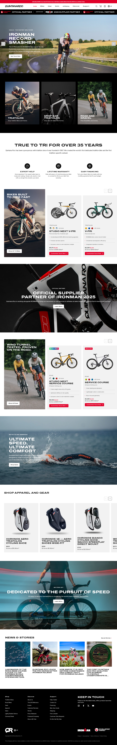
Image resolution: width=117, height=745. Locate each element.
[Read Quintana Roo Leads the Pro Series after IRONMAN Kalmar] (45, 660)
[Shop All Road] (24, 374)
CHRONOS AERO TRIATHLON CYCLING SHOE (17, 541)
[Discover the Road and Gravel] (95, 103)
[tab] (57, 71)
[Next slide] (114, 44)
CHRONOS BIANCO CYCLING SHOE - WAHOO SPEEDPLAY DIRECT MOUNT (90, 541)
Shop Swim (14, 464)
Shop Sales (74, 56)
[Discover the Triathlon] (22, 103)
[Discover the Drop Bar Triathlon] (58, 103)
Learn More (58, 306)
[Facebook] (83, 706)
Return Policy (103, 736)
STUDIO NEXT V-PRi (62, 231)
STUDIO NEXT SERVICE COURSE (61, 382)
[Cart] (101, 6)
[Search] (96, 6)
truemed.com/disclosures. (93, 741)
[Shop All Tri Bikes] (24, 223)
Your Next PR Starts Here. (58, 1)
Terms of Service (95, 736)
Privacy (79, 736)
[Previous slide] (106, 191)
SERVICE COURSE (97, 382)
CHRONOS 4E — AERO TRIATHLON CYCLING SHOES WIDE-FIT (56, 541)
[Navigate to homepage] (14, 6)
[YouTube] (93, 706)
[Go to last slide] (3, 44)
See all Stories (105, 638)
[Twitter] (88, 706)
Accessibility (86, 736)
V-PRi (88, 231)
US (111, 6)
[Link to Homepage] (9, 730)
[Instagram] (79, 706)
